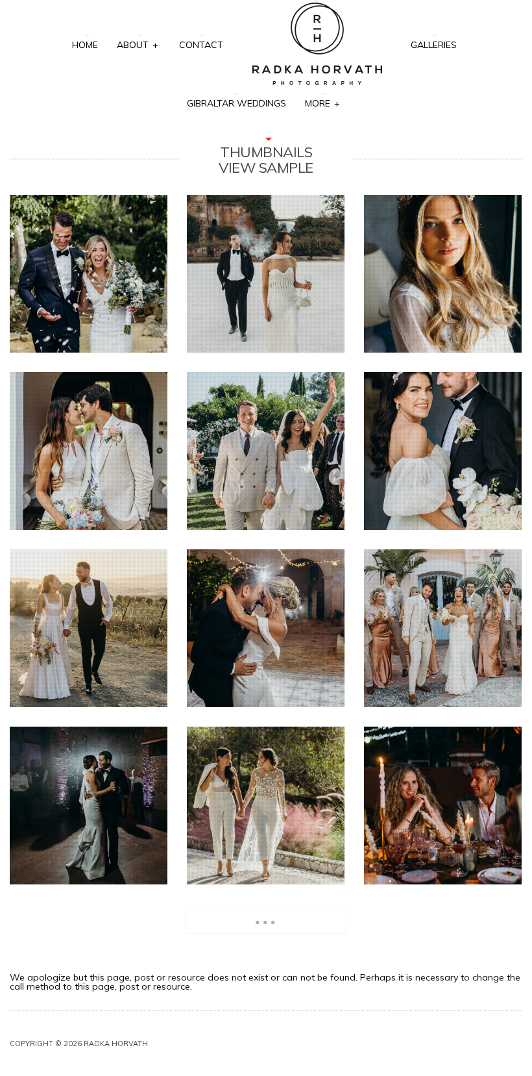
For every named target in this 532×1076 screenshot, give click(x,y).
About (137, 45)
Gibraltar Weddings (236, 103)
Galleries (434, 45)
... (266, 917)
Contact (201, 45)
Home (85, 45)
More (322, 103)
